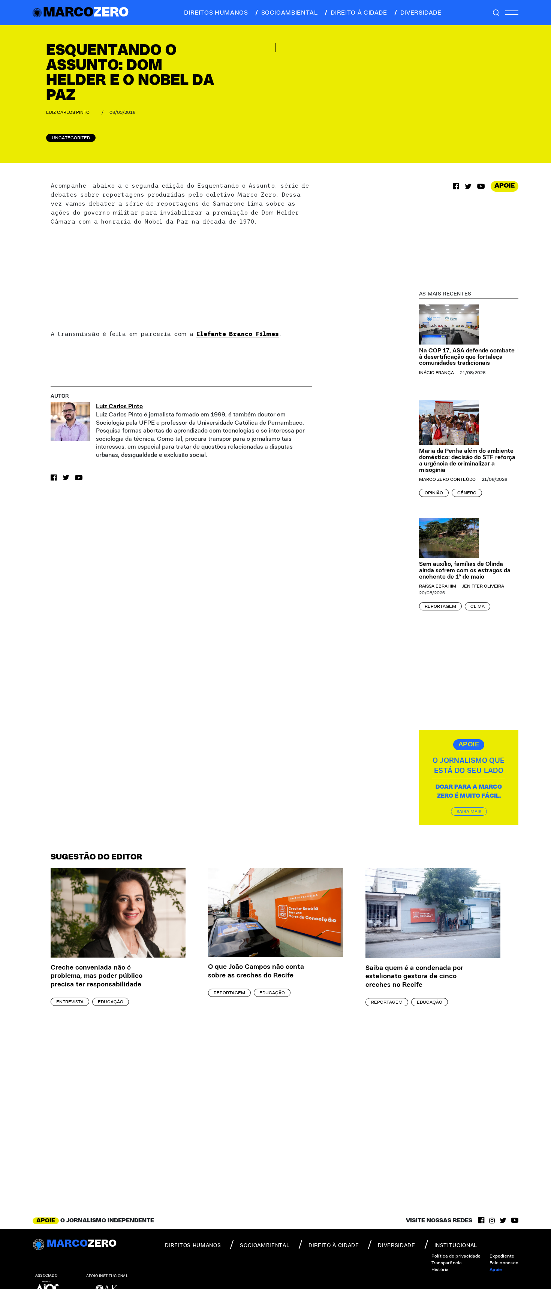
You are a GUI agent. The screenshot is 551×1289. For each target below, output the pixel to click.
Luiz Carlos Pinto (68, 112)
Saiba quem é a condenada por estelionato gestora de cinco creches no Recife (414, 976)
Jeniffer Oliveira (483, 586)
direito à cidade (359, 13)
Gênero (466, 493)
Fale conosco (504, 1263)
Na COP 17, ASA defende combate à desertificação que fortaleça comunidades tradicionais (467, 357)
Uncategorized (71, 138)
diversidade (421, 13)
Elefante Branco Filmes (237, 333)
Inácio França (436, 372)
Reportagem (440, 606)
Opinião (434, 493)
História (440, 1269)
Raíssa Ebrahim (437, 586)
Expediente (502, 1256)
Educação (110, 1002)
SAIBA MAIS (469, 811)
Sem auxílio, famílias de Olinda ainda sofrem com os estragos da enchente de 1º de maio (465, 570)
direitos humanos (216, 13)
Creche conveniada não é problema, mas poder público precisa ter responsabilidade (96, 976)
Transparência (446, 1263)
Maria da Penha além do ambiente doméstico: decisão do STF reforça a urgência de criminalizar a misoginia (467, 460)
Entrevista (70, 1002)
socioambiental (289, 13)
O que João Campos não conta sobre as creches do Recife (256, 971)
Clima (477, 606)
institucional (455, 1245)
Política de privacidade (456, 1256)
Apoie (496, 1269)
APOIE (504, 185)
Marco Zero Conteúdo (447, 479)
